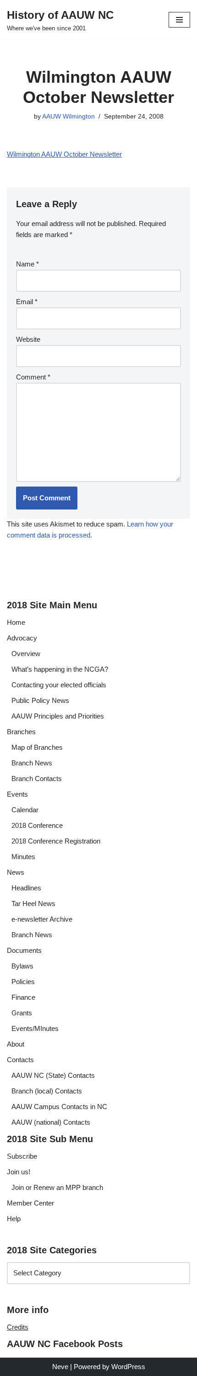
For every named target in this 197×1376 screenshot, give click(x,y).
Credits (17, 1327)
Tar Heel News (33, 903)
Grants (21, 1013)
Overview (25, 653)
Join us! (18, 1172)
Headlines (26, 888)
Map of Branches (37, 747)
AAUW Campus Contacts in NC (59, 1106)
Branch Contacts (36, 778)
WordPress (128, 1366)
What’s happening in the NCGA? (59, 669)
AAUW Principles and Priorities (57, 716)
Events (17, 794)
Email (27, 302)
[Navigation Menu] (179, 20)
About (15, 1044)
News (15, 872)
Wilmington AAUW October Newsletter (64, 154)
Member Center (30, 1203)
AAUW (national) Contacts (50, 1122)
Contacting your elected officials (58, 685)
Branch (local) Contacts (46, 1091)
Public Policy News (40, 700)
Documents (24, 950)
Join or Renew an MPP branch (57, 1187)
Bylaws (22, 966)
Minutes (23, 857)
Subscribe (22, 1156)
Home (16, 622)
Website (28, 339)
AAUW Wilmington (68, 116)
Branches (21, 732)
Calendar (24, 810)
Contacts (20, 1060)
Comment (33, 377)
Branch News (31, 763)
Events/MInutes (35, 1028)
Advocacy (22, 638)
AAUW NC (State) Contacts (53, 1075)
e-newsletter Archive (41, 919)
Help (14, 1219)
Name (27, 264)
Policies (23, 981)
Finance (23, 997)
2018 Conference (37, 825)
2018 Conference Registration (55, 841)
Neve (60, 1366)
